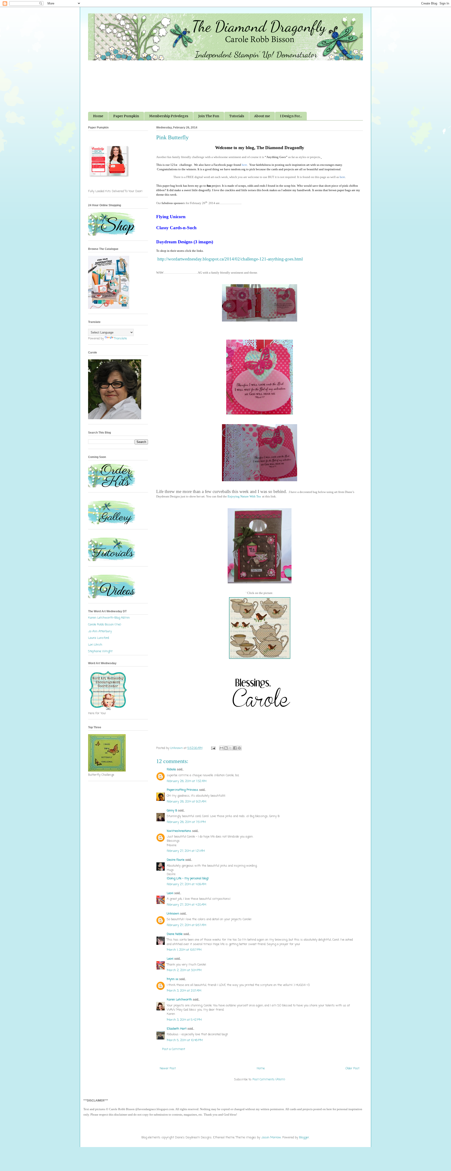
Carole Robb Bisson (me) (104, 624)
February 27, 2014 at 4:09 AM (186, 884)
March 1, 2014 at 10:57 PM (184, 950)
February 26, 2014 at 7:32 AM (186, 781)
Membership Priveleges (168, 116)
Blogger (304, 1137)
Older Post (352, 1068)
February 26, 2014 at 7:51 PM (186, 822)
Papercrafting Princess (182, 790)
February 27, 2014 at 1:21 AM (186, 851)
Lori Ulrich (95, 645)
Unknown (173, 913)
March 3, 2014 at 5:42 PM (184, 1020)
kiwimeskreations (179, 831)
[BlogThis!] (226, 748)
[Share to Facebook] (235, 748)
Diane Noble (175, 934)
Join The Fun (208, 116)
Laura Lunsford (98, 638)
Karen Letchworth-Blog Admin (109, 618)
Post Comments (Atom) (269, 1079)
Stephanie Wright (100, 651)
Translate (120, 338)
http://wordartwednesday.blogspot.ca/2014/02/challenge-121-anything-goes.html (230, 258)
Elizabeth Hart (177, 1029)
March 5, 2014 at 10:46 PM (185, 1040)
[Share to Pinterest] (239, 748)
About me (262, 116)
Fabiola (171, 769)
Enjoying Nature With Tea (244, 496)
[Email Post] (213, 748)
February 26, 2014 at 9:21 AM (186, 801)
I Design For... (291, 116)
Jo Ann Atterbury (100, 631)
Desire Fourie (175, 860)
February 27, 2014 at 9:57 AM (186, 925)
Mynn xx (172, 979)
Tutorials (236, 116)
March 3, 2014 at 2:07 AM (184, 991)
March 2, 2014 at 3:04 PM (184, 970)
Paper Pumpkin (126, 116)
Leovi (170, 893)
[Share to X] (230, 748)
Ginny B (172, 810)
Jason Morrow (271, 1137)
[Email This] (221, 748)
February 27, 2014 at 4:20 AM (186, 905)
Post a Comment (173, 1049)
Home (98, 116)
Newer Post (168, 1068)
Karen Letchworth (179, 999)
